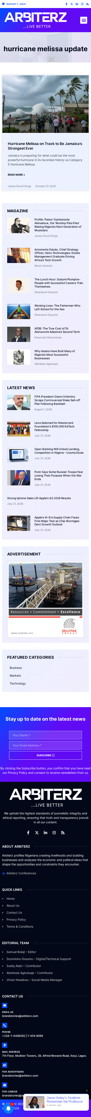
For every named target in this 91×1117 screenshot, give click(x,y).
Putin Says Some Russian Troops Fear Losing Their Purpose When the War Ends (58, 475)
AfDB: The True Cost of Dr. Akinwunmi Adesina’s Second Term (57, 330)
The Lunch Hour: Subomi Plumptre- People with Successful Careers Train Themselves (58, 283)
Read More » (16, 174)
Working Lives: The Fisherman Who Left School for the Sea (57, 307)
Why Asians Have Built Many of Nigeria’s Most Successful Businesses (54, 354)
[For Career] (4, 1085)
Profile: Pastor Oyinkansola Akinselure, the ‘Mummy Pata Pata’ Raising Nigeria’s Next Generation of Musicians (57, 225)
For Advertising (13, 1071)
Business (16, 667)
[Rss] (87, 4)
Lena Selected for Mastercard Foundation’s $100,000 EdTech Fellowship (54, 426)
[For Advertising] (4, 1065)
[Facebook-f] (66, 4)
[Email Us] (4, 1005)
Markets (15, 675)
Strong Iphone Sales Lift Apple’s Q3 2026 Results (39, 498)
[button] (83, 20)
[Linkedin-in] (77, 4)
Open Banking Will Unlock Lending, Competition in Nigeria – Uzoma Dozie (59, 450)
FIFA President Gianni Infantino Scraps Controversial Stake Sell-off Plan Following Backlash (57, 400)
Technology (18, 683)
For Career (9, 1091)
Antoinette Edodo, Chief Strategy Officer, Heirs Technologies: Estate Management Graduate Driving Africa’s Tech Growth (57, 255)
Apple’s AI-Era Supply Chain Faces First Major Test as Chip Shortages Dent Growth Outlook (56, 521)
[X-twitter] (71, 4)
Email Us (8, 1012)
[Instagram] (82, 4)
